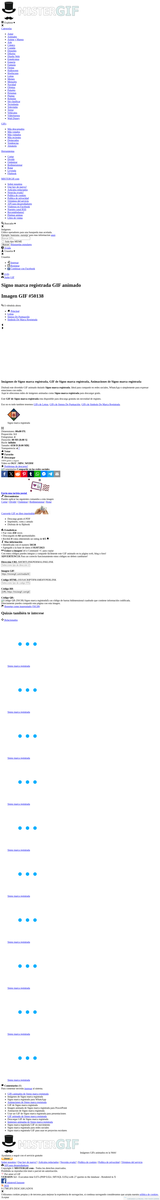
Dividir (11, 159)
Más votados (14, 131)
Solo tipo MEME (13, 241)
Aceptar (5, 1197)
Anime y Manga (16, 39)
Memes (11, 79)
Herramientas (7, 151)
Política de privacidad (18, 198)
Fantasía (12, 65)
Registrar (15, 265)
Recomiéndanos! (16, 212)
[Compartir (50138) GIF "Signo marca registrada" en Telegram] (50, 473)
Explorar (9, 22)
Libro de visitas (15, 218)
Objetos (11, 87)
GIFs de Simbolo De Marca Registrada (100, 404)
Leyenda (12, 170)
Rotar (10, 167)
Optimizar (12, 162)
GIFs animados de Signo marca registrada (28, 1094)
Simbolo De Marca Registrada (22, 319)
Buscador (10, 223)
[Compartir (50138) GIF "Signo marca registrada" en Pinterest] (24, 473)
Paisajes (11, 90)
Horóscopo (13, 73)
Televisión (13, 107)
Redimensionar (15, 165)
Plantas (11, 96)
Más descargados (16, 129)
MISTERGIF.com (10, 178)
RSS (6, 1185)
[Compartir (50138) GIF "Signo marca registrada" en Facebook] (4, 473)
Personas (12, 93)
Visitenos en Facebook (19, 206)
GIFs (3, 123)
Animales (12, 36)
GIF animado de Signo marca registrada (27, 1116)
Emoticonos (13, 59)
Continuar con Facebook (22, 268)
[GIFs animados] (40, 1152)
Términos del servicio (18, 201)
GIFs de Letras (41, 404)
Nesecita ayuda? (16, 192)
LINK (50, 562)
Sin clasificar (14, 101)
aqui (53, 235)
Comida (11, 48)
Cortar (11, 156)
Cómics (11, 45)
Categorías (6, 28)
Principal (15, 311)
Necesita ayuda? (68, 1162)
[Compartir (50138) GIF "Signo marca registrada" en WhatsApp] (37, 473)
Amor (10, 34)
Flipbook (12, 173)
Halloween (13, 70)
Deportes (12, 50)
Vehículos (12, 112)
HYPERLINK (49, 579)
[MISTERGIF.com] (40, 19)
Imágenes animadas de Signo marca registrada (30, 1122)
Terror (11, 110)
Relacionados (11, 620)
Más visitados (14, 134)
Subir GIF (9, 277)
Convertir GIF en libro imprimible (18, 513)
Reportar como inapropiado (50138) (22, 606)
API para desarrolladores (20, 203)
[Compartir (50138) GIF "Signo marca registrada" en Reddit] (17, 473)
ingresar (28, 1088)
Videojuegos (14, 115)
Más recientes (14, 137)
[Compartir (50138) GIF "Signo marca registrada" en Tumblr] (31, 473)
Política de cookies (17, 195)
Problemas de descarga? (16, 466)
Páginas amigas (15, 215)
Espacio (11, 62)
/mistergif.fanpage (15, 1182)
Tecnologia (13, 104)
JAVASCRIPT (25, 579)
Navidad (12, 84)
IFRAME (37, 579)
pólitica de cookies (149, 1194)
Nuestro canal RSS (17, 209)
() (6, 274)
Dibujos (11, 53)
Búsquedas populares (21, 244)
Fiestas (11, 67)
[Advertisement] (80, 353)
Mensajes (12, 81)
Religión (12, 98)
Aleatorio (12, 146)
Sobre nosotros (15, 184)
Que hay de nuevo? (17, 187)
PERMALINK (39, 562)
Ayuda (7, 248)
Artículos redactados (18, 189)
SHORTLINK (25, 562)
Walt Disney (14, 118)
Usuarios (10, 251)
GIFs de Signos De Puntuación (65, 404)
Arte (10, 42)
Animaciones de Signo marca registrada (27, 1102)
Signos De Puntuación (19, 316)
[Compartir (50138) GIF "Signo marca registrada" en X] (11, 473)
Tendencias (13, 143)
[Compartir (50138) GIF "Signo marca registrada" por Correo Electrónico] (57, 473)
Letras (11, 76)
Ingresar (14, 262)
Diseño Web (14, 56)
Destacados (13, 140)
